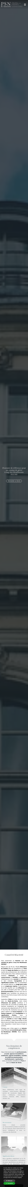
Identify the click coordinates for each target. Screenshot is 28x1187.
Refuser (10, 1180)
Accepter (10, 1183)
